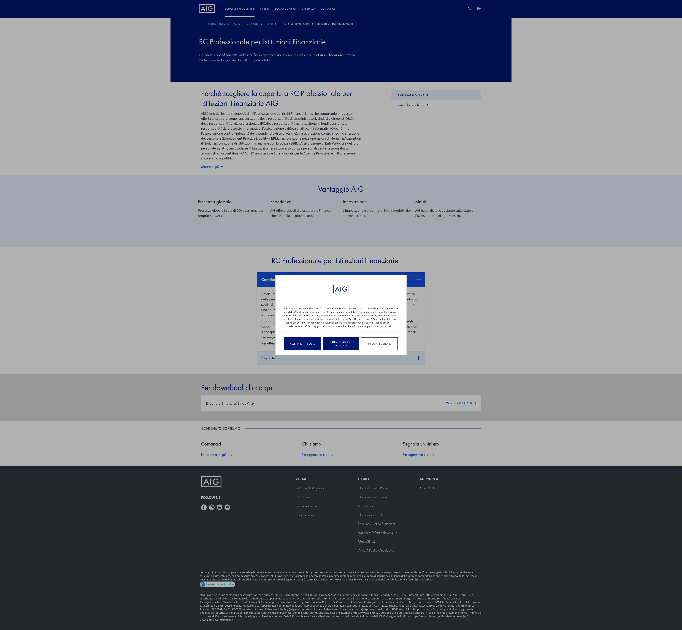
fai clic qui (385, 326)
